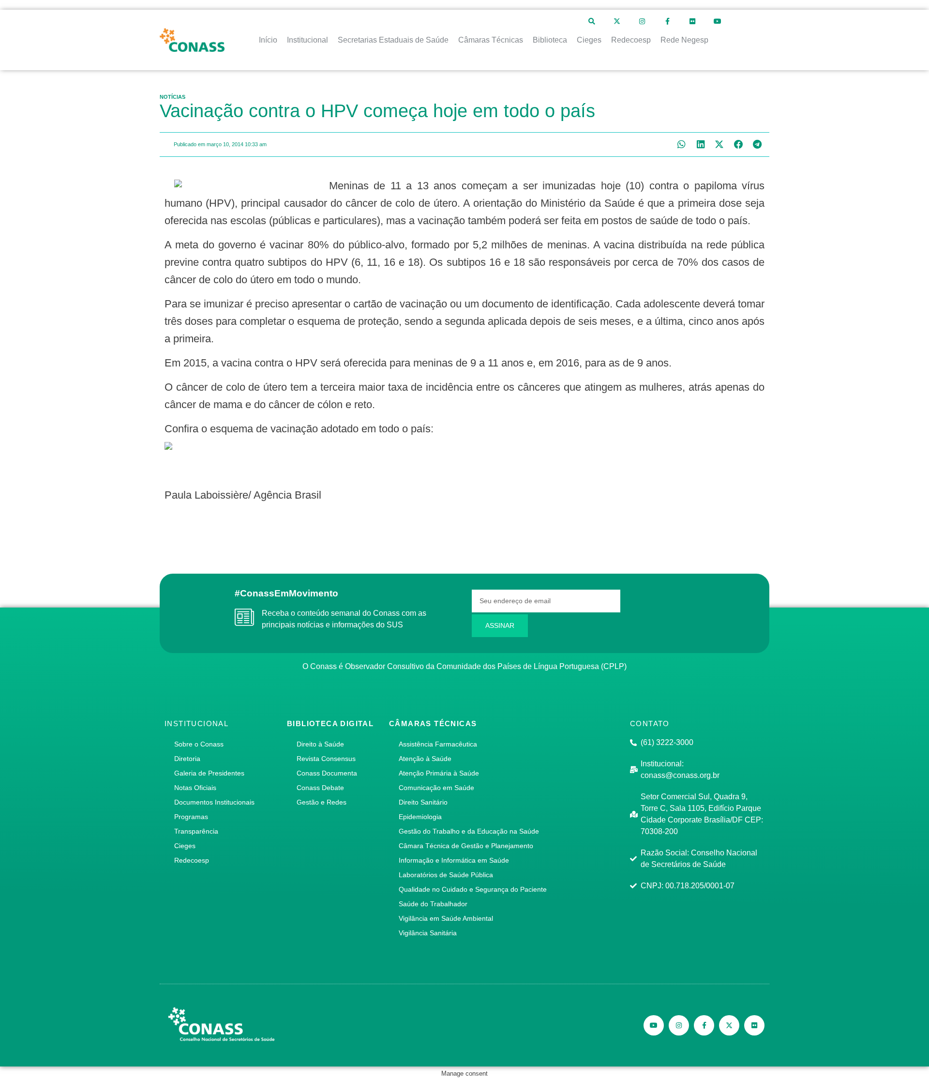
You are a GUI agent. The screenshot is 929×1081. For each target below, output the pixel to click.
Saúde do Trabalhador (433, 904)
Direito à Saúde (320, 744)
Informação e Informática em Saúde (454, 860)
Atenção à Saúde (425, 758)
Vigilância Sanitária (428, 933)
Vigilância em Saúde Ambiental (446, 918)
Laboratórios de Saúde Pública (446, 875)
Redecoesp (191, 860)
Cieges (184, 846)
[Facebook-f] (667, 21)
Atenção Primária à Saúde (439, 773)
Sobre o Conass (199, 744)
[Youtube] (717, 21)
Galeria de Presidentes (209, 773)
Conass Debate (320, 788)
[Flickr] (692, 21)
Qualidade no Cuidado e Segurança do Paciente (473, 889)
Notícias (172, 97)
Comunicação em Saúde (436, 788)
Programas (191, 817)
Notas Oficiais (195, 788)
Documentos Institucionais (214, 802)
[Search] (592, 21)
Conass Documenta (327, 773)
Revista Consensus (326, 758)
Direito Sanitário (423, 802)
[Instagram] (642, 21)
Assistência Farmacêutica (438, 744)
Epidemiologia (420, 817)
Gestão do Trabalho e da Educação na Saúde (469, 831)
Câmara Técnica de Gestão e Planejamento (466, 846)
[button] (681, 144)
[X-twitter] (617, 21)
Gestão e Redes (321, 802)
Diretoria (187, 758)
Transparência (196, 831)
